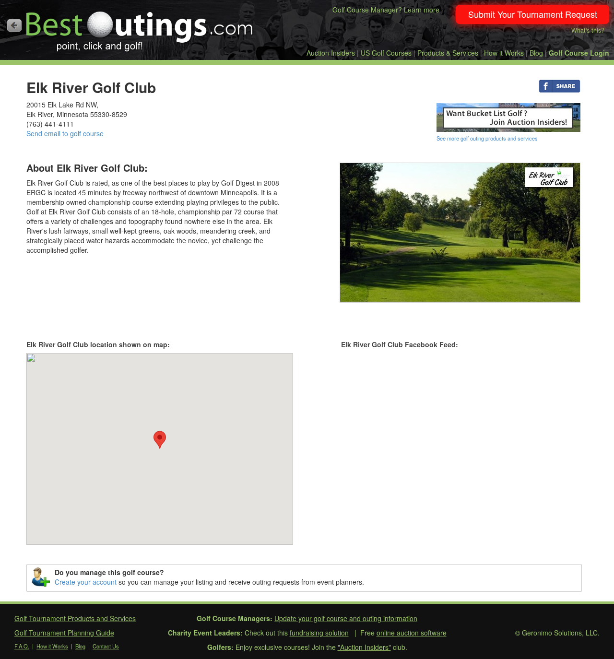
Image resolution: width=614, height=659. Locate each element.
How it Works (504, 53)
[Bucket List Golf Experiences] (508, 116)
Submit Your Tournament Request (532, 14)
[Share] (559, 85)
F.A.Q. (21, 646)
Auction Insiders (331, 53)
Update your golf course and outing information (345, 618)
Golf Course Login (579, 53)
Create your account (86, 582)
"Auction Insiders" (364, 647)
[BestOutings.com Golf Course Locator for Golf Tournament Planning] (140, 28)
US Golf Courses (386, 53)
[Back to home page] (14, 25)
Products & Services (447, 53)
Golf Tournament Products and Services (75, 618)
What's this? (587, 30)
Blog (536, 53)
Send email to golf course (65, 133)
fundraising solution (319, 632)
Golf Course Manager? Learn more (385, 9)
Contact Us (106, 646)
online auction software (412, 632)
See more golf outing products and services (487, 138)
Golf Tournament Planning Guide (64, 632)
